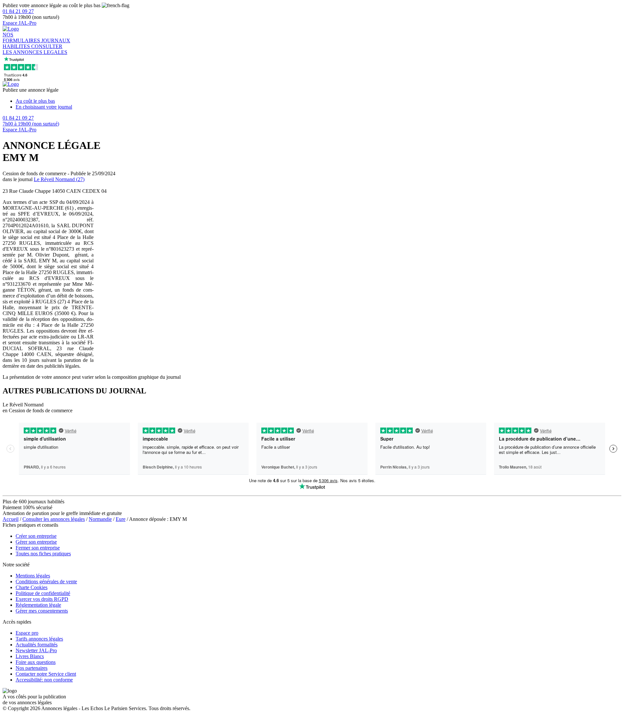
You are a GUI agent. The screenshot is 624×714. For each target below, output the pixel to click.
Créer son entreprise (36, 536)
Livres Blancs (30, 656)
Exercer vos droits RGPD (42, 599)
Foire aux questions (36, 662)
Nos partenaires (31, 668)
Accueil (11, 519)
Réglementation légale (38, 605)
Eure (120, 519)
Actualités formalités (37, 644)
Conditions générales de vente (46, 581)
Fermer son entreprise (38, 547)
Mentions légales (33, 575)
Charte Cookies (31, 587)
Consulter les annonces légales (53, 519)
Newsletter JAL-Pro (36, 650)
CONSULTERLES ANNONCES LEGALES (35, 49)
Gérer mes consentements (42, 611)
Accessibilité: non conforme (44, 679)
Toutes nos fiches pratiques (43, 553)
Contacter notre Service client (46, 674)
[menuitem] (318, 101)
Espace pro (27, 633)
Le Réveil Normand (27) (59, 179)
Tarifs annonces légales (39, 638)
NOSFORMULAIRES (22, 37)
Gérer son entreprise (36, 542)
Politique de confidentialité (43, 593)
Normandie (100, 519)
